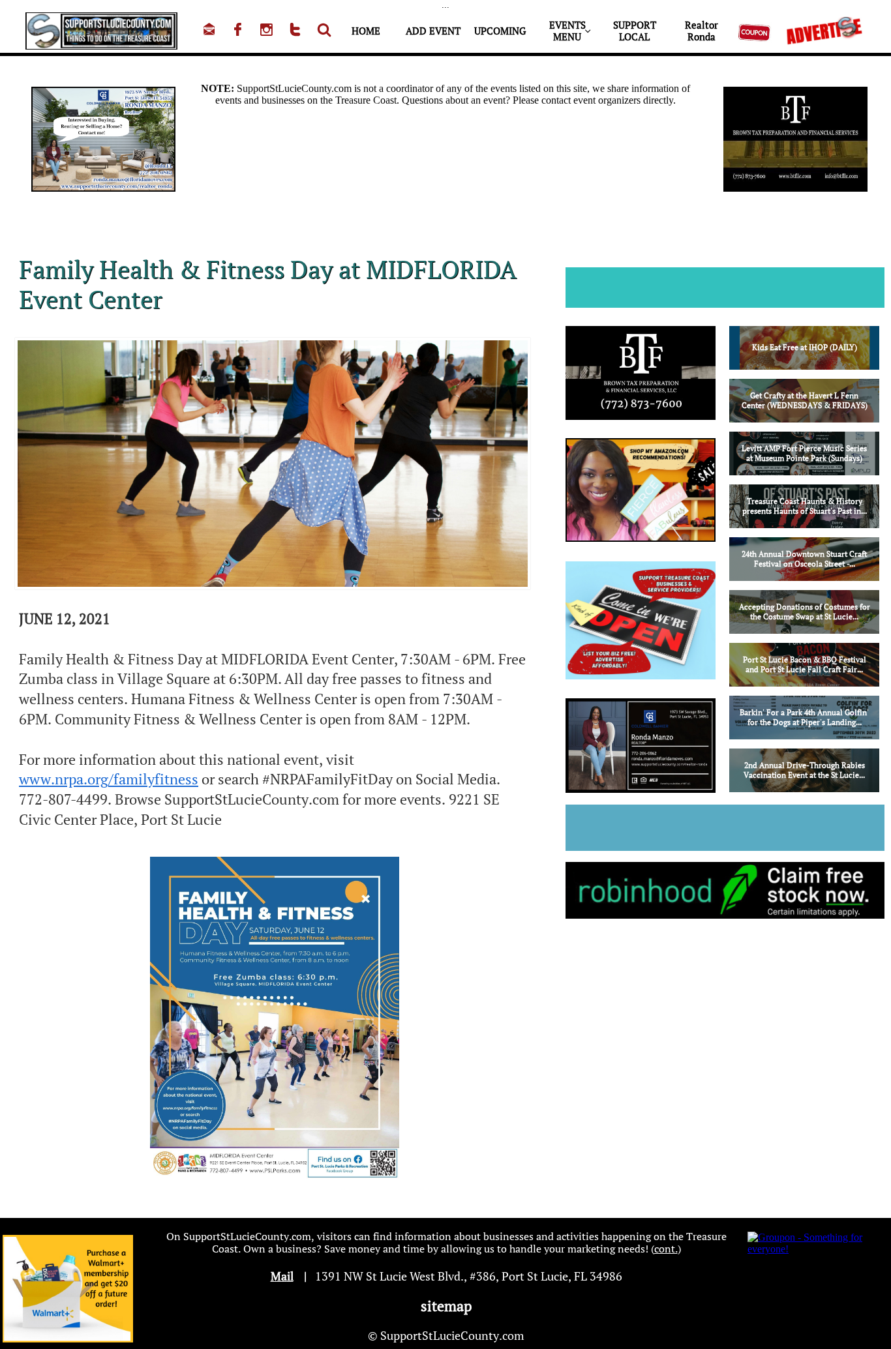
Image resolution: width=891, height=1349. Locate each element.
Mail (282, 1276)
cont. (666, 1248)
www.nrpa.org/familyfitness (108, 778)
